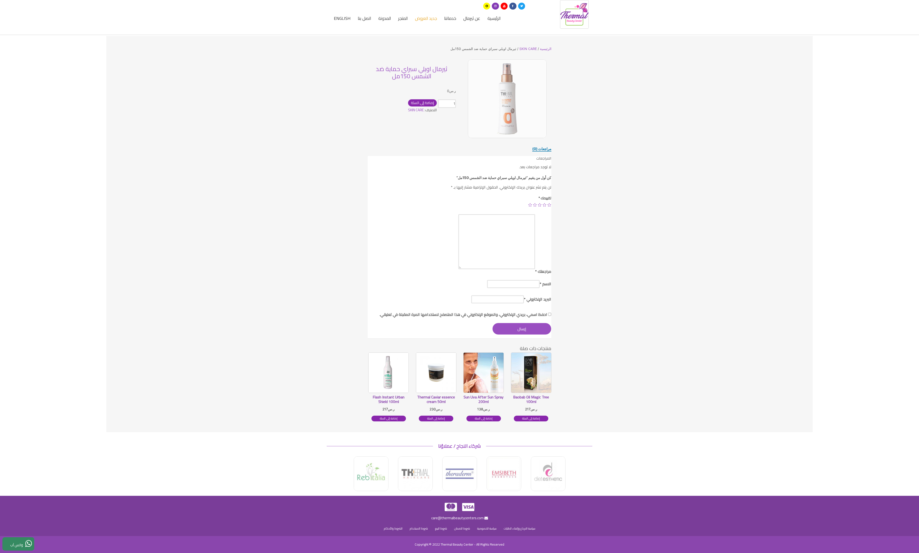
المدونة (384, 18)
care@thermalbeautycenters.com (457, 517)
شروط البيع (441, 528)
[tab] (541, 148)
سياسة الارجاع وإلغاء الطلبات (519, 528)
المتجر (403, 18)
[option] (507, 98)
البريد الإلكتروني (537, 299)
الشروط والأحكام (393, 528)
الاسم (545, 283)
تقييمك (544, 198)
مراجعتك (543, 271)
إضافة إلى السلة (422, 102)
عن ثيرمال (471, 18)
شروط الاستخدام (419, 528)
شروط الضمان (462, 528)
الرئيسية (494, 18)
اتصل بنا (364, 18)
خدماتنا (450, 18)
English (342, 18)
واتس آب (17, 545)
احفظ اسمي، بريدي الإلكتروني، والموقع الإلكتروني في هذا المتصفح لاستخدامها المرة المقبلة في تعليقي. (463, 314)
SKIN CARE (528, 49)
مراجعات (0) (541, 148)
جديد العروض (426, 18)
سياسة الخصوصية (487, 528)
